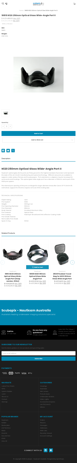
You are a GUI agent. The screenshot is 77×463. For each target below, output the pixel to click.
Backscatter (6, 425)
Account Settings (46, 436)
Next (72, 262)
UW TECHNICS (45, 404)
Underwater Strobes (47, 396)
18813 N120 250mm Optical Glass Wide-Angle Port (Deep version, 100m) (13, 277)
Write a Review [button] (7, 24)
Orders (42, 420)
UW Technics (6, 428)
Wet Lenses (44, 391)
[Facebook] (3, 150)
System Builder (7, 391)
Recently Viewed (46, 433)
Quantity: (5, 122)
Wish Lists (43, 430)
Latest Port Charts (8, 386)
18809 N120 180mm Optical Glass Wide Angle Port (37, 276)
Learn (4, 394)
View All (4, 441)
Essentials (43, 389)
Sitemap (5, 402)
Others (42, 407)
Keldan (4, 423)
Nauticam (5, 420)
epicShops (60, 459)
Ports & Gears (45, 394)
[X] (13, 150)
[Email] (8, 150)
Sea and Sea (6, 436)
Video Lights (44, 399)
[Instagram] (46, 450)
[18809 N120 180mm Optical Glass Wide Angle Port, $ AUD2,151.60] (37, 254)
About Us (5, 396)
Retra (3, 430)
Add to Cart (38, 267)
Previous (3, 262)
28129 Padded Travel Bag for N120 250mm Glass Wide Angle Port (62, 276)
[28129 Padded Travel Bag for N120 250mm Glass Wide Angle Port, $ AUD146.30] (62, 254)
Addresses (43, 428)
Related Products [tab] (8, 233)
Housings (43, 386)
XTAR (3, 438)
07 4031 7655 (11, 334)
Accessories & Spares (47, 402)
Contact (4, 399)
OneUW (4, 433)
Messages (43, 425)
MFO (3, 389)
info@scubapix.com (40, 335)
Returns (43, 423)
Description (6, 158)
